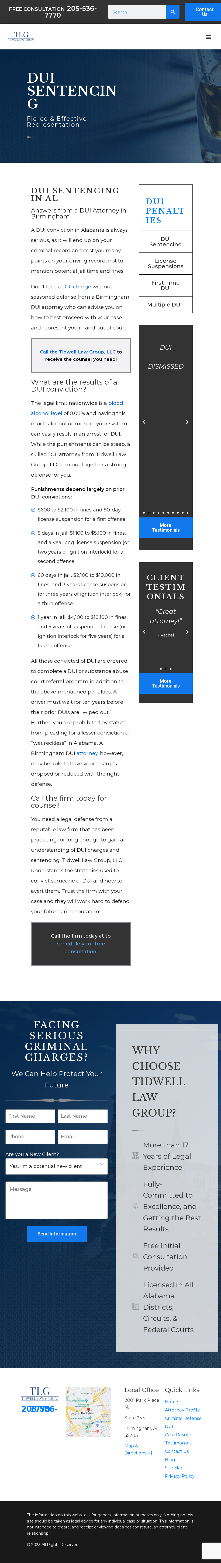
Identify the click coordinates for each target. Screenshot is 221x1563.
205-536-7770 (40, 1409)
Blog (170, 1459)
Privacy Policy (180, 1476)
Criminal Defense (183, 1418)
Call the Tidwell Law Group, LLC (78, 352)
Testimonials (178, 1443)
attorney (87, 753)
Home (171, 1401)
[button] (208, 36)
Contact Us (177, 1451)
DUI (169, 1426)
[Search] (172, 12)
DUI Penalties (165, 211)
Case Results (178, 1434)
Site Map (174, 1467)
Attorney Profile (182, 1410)
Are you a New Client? (32, 1154)
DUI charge (76, 287)
